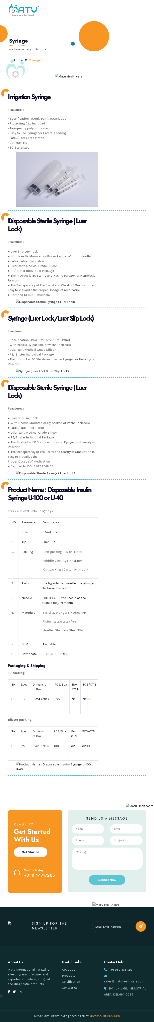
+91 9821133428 (120, 969)
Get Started (30, 852)
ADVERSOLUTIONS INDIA (105, 1016)
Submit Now (107, 880)
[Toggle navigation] (142, 10)
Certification (71, 981)
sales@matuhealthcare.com (124, 981)
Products (68, 975)
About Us (68, 969)
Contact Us (70, 987)
